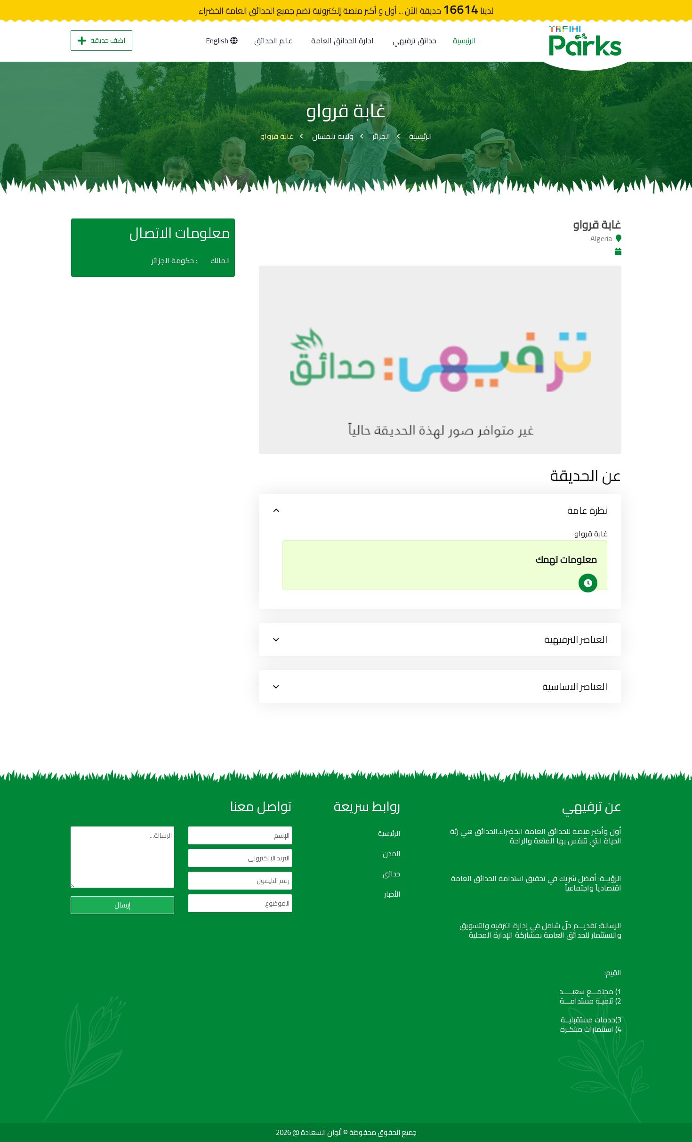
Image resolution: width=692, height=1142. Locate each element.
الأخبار (392, 894)
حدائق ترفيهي (414, 40)
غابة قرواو (276, 136)
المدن (391, 854)
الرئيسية (464, 40)
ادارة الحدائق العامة (342, 40)
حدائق (391, 874)
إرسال (122, 905)
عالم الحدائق (273, 40)
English (218, 40)
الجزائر (381, 136)
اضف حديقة (107, 40)
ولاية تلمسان (333, 136)
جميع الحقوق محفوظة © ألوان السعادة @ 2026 (346, 1132)
